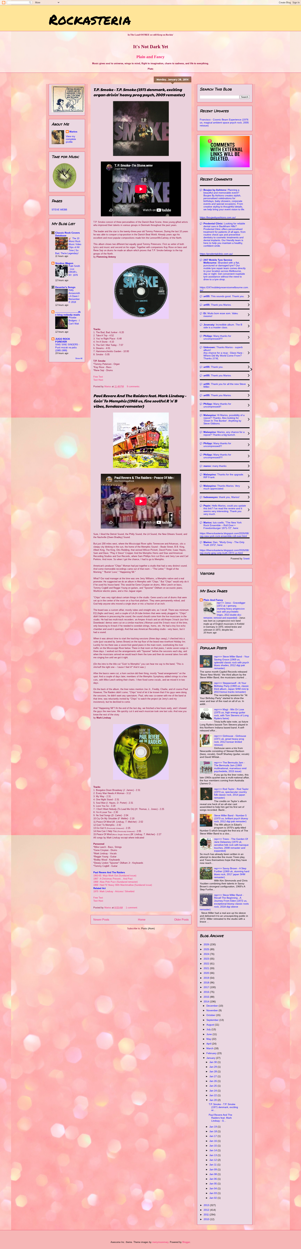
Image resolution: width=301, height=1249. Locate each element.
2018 (207, 982)
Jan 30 (213, 1062)
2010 (207, 1219)
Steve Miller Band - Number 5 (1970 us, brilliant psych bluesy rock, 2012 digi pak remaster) (231, 818)
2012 (207, 1209)
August (210, 1024)
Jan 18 (213, 1131)
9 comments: (134, 386)
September (212, 1020)
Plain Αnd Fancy (213, 600)
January (211, 1057)
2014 (207, 1001)
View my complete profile (71, 139)
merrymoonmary (160, 1242)
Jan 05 (213, 1183)
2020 (207, 973)
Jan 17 (213, 1136)
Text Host (98, 380)
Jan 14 (213, 1150)
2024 (207, 954)
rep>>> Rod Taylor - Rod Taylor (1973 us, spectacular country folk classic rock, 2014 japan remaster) (231, 793)
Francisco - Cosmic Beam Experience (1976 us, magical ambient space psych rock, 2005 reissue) (224, 122)
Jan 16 (213, 1141)
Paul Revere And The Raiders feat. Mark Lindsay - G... (220, 1117)
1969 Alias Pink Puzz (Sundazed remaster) (115, 882)
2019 (207, 977)
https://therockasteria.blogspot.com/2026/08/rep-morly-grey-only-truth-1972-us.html (224, 551)
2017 (207, 987)
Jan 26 (213, 1081)
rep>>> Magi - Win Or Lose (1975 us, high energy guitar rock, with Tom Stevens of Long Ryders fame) (231, 714)
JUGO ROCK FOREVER (62, 340)
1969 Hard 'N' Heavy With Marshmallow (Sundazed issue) (122, 885)
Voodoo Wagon (64, 263)
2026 (207, 944)
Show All (78, 358)
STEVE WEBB (59, 209)
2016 (207, 992)
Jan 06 (213, 1178)
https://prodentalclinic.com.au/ (216, 253)
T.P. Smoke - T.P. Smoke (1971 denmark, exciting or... (223, 1107)
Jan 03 (213, 1193)
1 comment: (132, 907)
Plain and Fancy (150, 56)
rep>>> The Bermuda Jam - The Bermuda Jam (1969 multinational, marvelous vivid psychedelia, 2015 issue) (230, 767)
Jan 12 (213, 1159)
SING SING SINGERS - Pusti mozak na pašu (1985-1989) (67, 347)
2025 (207, 949)
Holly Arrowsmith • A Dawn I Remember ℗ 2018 (74, 296)
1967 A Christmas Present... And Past (113, 878)
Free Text (98, 376)
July (208, 1029)
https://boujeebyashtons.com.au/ (218, 217)
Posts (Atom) (148, 928)
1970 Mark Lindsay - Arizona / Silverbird (113, 891)
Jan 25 (213, 1085)
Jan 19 (213, 1126)
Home (141, 919)
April (209, 1043)
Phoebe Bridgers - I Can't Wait (74, 320)
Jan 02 (213, 1197)
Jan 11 (213, 1164)
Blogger (186, 1242)
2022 (207, 963)
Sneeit (246, 558)
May (209, 1039)
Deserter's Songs (65, 287)
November (212, 1010)
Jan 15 (213, 1145)
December (212, 1005)
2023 (207, 958)
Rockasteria (90, 19)
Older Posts (181, 919)
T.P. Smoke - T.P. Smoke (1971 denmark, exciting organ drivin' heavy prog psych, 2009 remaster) (139, 92)
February (211, 1053)
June (209, 1034)
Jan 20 (213, 1100)
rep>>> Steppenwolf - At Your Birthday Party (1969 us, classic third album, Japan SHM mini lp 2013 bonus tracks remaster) (231, 687)
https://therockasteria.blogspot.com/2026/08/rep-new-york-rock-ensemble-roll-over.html (224, 534)
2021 (207, 968)
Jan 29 (213, 1066)
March (210, 1048)
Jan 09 (213, 1169)
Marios (73, 131)
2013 (207, 1205)
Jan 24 (213, 1090)
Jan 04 (213, 1188)
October (211, 1015)
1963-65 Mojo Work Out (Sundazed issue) (114, 875)
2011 (207, 1214)
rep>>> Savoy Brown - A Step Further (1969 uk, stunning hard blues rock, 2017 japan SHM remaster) (231, 872)
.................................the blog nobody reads (68, 313)
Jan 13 (213, 1155)
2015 (207, 996)
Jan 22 (213, 1095)
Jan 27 (213, 1076)
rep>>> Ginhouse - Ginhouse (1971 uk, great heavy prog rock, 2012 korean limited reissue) (230, 740)
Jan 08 (213, 1174)
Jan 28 (213, 1071)
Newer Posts (101, 919)
